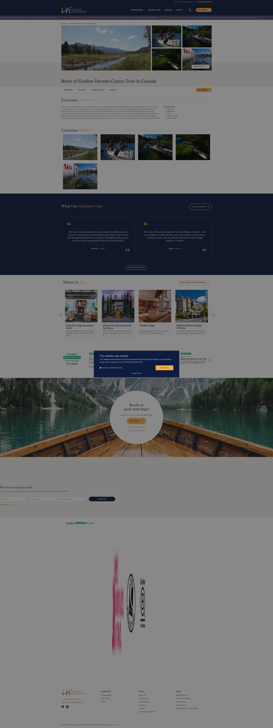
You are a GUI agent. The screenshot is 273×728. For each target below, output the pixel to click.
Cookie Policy (136, 373)
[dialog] (136, 364)
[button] (111, 368)
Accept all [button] (164, 368)
